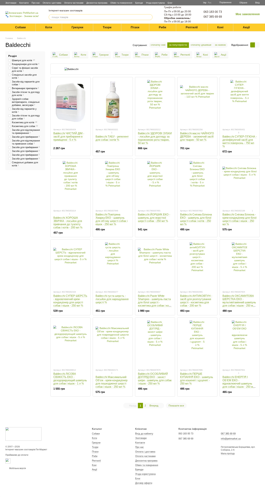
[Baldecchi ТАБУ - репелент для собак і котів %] (113, 102)
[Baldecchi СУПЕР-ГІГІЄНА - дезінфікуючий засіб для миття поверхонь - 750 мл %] (239, 102)
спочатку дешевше (201, 44)
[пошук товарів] (150, 17)
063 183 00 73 (213, 11)
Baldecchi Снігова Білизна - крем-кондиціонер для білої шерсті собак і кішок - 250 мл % (239, 219)
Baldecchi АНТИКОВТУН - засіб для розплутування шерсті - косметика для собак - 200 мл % (196, 300)
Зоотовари (10, 3)
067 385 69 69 (213, 16)
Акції (246, 27)
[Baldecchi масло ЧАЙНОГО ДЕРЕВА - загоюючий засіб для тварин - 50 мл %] (197, 102)
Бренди (139, 3)
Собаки (20, 27)
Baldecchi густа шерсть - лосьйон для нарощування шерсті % (112, 299)
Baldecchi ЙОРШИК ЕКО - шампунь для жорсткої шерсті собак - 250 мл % (154, 217)
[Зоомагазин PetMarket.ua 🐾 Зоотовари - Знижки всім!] (23, 434)
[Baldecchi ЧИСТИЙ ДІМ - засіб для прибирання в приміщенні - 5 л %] (70, 102)
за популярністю (178, 44)
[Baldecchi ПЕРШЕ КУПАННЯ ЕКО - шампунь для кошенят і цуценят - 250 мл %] (197, 342)
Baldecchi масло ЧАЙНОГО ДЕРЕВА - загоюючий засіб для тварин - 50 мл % (197, 136)
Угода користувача (155, 3)
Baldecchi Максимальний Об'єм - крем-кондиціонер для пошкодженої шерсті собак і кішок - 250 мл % (111, 381)
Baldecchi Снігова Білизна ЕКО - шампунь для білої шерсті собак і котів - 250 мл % (196, 219)
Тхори (107, 27)
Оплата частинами (73, 3)
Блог (170, 3)
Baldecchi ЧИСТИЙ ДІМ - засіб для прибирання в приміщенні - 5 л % (68, 136)
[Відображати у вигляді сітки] (252, 44)
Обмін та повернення (121, 3)
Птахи (135, 27)
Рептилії (192, 27)
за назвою (220, 44)
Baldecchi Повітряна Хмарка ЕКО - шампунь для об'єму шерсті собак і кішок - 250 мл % (111, 219)
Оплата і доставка (52, 3)
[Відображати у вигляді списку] (257, 44)
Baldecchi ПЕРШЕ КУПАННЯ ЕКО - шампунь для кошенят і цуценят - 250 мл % (196, 378)
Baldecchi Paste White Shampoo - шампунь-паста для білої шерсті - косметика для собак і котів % (155, 302)
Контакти (24, 3)
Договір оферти (143, 483)
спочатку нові (158, 44)
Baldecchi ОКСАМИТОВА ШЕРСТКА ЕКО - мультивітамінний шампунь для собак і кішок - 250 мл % (239, 302)
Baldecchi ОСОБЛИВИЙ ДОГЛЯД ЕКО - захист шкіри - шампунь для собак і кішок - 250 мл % (155, 378)
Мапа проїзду (228, 453)
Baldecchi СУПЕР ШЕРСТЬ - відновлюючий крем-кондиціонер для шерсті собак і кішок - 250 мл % (70, 300)
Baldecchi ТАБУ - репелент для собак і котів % (112, 138)
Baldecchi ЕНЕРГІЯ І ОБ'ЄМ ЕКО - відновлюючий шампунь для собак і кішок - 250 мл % (238, 383)
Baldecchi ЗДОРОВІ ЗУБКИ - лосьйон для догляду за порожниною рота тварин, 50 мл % (155, 138)
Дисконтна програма (96, 3)
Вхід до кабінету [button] (144, 433)
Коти (48, 27)
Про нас (36, 3)
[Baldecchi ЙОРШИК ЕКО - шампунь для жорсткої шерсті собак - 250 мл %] (155, 183)
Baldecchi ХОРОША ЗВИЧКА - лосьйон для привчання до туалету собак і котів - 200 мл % (67, 222)
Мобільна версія (17, 468)
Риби (162, 27)
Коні (220, 27)
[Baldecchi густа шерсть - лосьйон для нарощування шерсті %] (113, 264)
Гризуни (77, 27)
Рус (209, 3)
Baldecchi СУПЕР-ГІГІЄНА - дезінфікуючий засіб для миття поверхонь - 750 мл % (239, 141)
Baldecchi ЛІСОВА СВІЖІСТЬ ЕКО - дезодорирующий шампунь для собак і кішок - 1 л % (70, 378)
